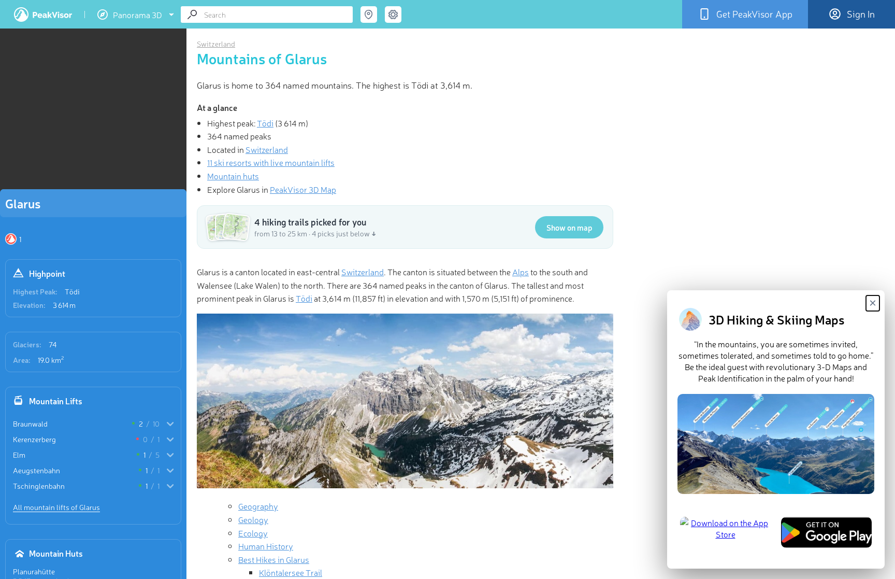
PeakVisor (43, 14)
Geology (253, 519)
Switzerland (216, 43)
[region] (93, 112)
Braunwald (30, 423)
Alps (520, 271)
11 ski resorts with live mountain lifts (271, 162)
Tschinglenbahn (39, 485)
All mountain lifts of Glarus (56, 507)
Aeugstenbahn (36, 470)
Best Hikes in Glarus (273, 559)
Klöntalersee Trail (290, 572)
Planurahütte (34, 571)
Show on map (569, 227)
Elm (19, 454)
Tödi (72, 291)
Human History (265, 546)
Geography (258, 506)
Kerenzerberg (34, 439)
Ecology (253, 533)
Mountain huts (233, 175)
